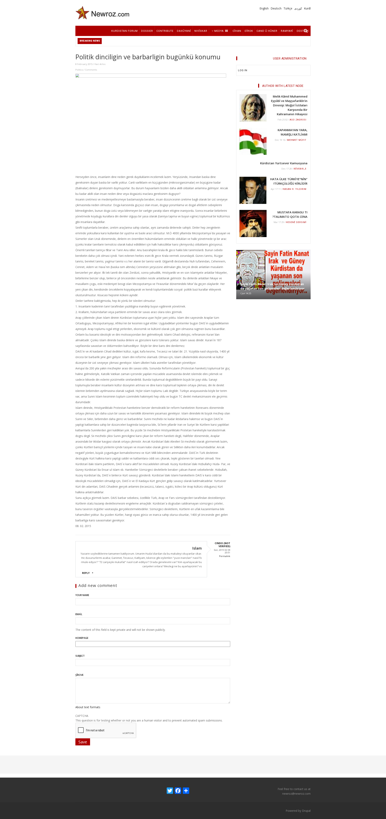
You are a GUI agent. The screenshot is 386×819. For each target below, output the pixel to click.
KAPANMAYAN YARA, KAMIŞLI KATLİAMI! (292, 132)
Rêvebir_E (300, 168)
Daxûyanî (184, 30)
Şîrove (79, 675)
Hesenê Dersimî (296, 222)
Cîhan (237, 30)
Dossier (147, 30)
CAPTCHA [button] (81, 716)
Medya (219, 30)
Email (78, 614)
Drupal (306, 811)
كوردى (298, 8)
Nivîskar (200, 30)
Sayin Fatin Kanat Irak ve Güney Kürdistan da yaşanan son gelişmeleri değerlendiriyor (272, 286)
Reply (86, 573)
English (264, 8)
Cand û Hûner (267, 30)
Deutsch (276, 8)
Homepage (81, 638)
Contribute (164, 30)
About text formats (87, 707)
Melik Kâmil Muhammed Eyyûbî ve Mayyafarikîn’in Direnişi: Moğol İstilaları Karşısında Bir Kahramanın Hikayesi (289, 105)
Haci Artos (99, 64)
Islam (197, 548)
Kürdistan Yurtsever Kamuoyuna (283, 163)
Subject (80, 656)
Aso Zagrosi (298, 119)
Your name (82, 595)
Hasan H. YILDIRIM (294, 189)
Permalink (224, 556)
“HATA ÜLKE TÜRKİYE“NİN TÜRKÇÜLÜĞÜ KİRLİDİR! (288, 181)
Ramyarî (287, 30)
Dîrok (249, 30)
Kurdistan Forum (124, 30)
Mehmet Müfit (296, 140)
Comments (91, 69)
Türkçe (287, 8)
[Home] (102, 12)
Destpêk (303, 30)
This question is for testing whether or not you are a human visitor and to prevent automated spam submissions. (149, 718)
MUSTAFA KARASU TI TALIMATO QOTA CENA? (289, 214)
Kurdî (307, 8)
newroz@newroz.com (296, 793)
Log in (242, 70)
